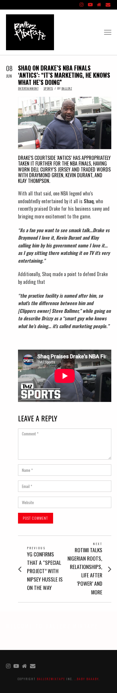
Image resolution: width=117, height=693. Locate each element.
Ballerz (67, 88)
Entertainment (28, 88)
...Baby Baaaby (86, 679)
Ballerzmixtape (51, 679)
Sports (48, 88)
